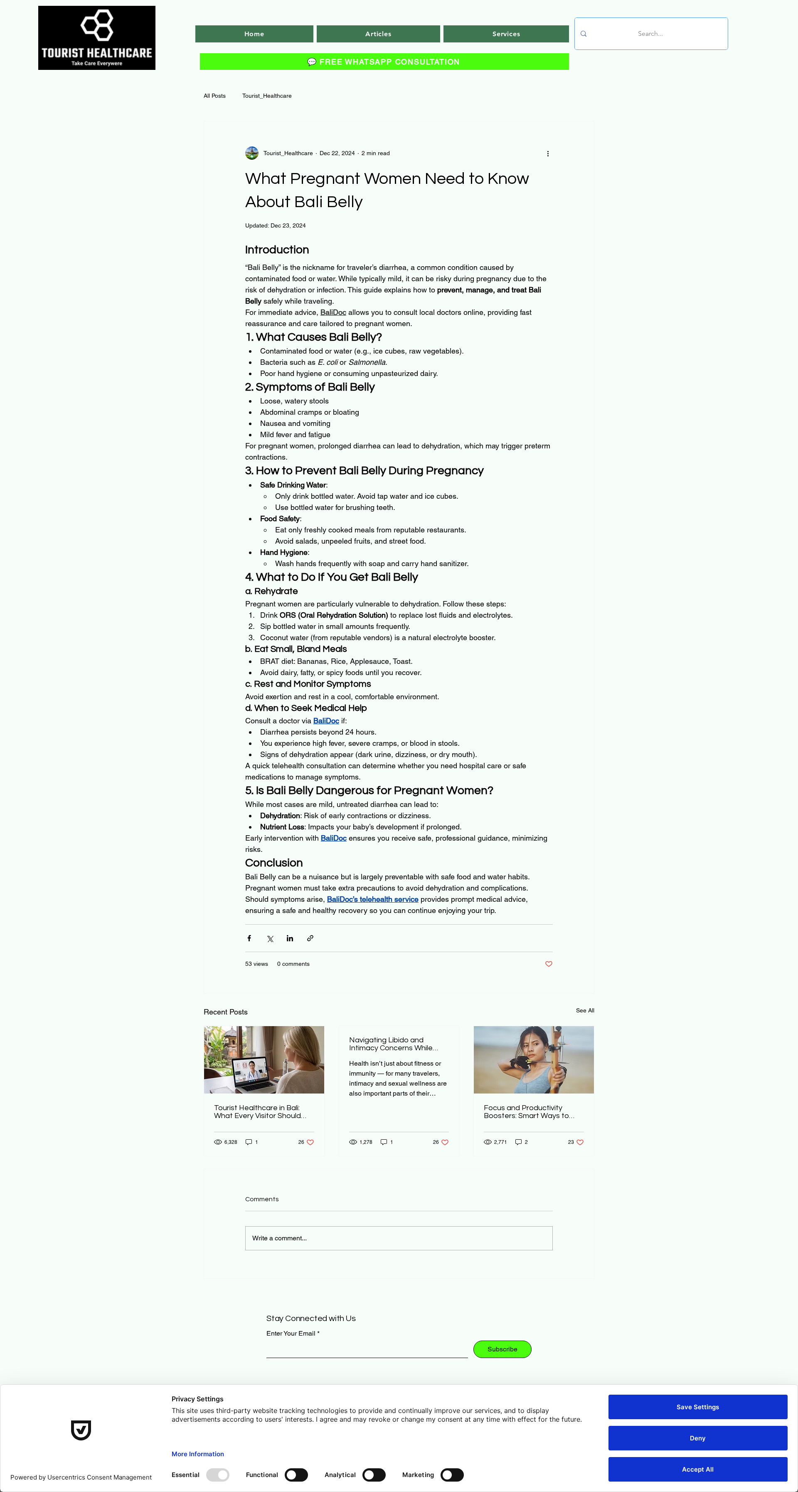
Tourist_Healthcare (267, 95)
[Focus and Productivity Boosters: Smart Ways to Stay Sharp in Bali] (534, 1060)
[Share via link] (310, 938)
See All (585, 1010)
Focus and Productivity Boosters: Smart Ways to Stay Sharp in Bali (526, 1112)
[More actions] (548, 153)
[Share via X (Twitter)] (269, 938)
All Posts (215, 95)
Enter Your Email (290, 1333)
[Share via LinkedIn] (290, 938)
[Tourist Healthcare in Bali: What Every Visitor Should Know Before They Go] (264, 1060)
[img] (96, 68)
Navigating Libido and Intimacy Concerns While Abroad (391, 1044)
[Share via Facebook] (249, 938)
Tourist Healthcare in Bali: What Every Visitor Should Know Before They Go (257, 1112)
